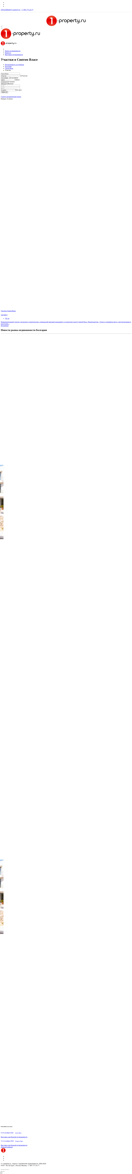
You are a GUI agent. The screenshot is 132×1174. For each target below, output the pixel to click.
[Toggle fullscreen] (6, 1169)
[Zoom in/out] (8, 1169)
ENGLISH (4, 10)
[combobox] (24, 76)
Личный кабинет (7, 1147)
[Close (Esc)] (1, 1169)
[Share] (4, 1169)
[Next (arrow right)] (4, 1171)
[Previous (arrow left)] (1, 1171)
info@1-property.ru (14, 10)
